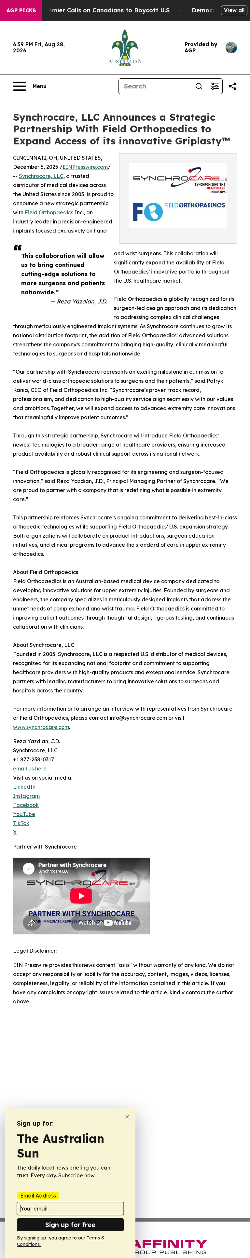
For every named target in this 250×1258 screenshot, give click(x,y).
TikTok (21, 823)
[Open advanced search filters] (214, 86)
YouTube (24, 814)
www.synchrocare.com (41, 727)
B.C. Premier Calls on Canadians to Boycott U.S (99, 10)
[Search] (199, 86)
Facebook (26, 805)
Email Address (38, 1195)
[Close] (127, 1117)
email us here (30, 768)
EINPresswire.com (85, 167)
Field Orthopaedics (49, 212)
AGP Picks (21, 10)
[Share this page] (232, 86)
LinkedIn (24, 786)
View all (234, 10)
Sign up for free (70, 1225)
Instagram (26, 796)
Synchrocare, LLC (41, 176)
